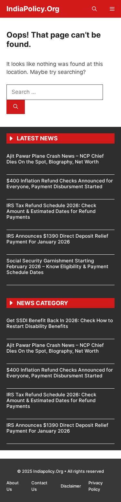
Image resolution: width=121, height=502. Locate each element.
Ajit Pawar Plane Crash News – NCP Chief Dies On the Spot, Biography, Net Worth (55, 159)
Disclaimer (71, 486)
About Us (12, 486)
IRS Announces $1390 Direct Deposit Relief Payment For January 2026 (57, 239)
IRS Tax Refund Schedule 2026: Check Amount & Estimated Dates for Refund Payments (51, 211)
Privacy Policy (95, 486)
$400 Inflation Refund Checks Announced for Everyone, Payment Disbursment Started (59, 183)
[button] (94, 9)
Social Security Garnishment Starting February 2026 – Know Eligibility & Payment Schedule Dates (57, 266)
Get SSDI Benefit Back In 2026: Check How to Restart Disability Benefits (59, 323)
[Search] (15, 107)
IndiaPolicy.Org (32, 8)
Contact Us (39, 486)
